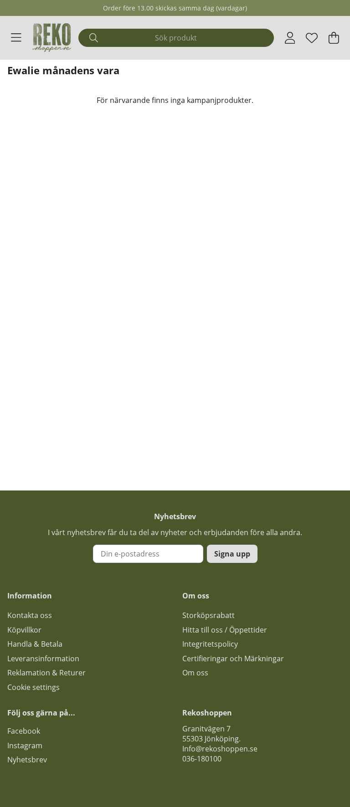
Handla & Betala (34, 644)
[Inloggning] (290, 37)
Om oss (195, 673)
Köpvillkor (24, 630)
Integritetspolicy (210, 644)
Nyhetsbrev (27, 760)
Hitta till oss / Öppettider (224, 630)
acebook (25, 731)
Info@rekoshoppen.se (219, 749)
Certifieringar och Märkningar (233, 659)
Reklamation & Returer (46, 673)
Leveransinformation (43, 659)
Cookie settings (33, 687)
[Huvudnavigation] (16, 37)
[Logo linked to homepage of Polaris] (52, 37)
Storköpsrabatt (208, 615)
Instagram (24, 746)
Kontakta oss (29, 615)
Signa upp (232, 554)
